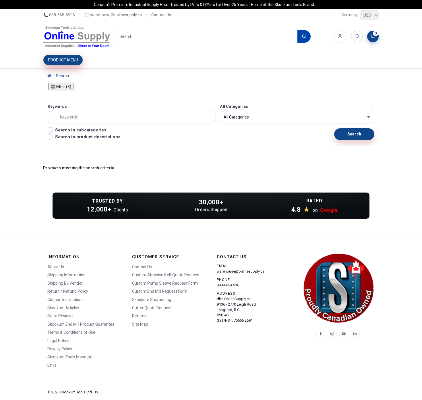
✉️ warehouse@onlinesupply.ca (113, 15)
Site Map (140, 324)
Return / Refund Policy (67, 291)
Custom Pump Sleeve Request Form (165, 283)
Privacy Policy (59, 349)
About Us (55, 267)
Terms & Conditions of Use (71, 332)
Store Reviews (60, 316)
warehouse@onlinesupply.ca (240, 271)
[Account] (340, 36)
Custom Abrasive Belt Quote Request (166, 275)
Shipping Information (66, 275)
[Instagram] (332, 334)
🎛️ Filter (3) (61, 86)
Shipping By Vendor (65, 283)
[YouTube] (343, 334)
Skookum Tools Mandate (69, 357)
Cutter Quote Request (152, 308)
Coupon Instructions (65, 299)
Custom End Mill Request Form (159, 291)
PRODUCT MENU (63, 60)
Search (62, 75)
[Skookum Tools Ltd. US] (77, 36)
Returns (139, 316)
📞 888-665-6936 (59, 15)
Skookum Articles (63, 308)
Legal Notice (58, 340)
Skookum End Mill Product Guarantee (81, 324)
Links (52, 365)
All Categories (234, 106)
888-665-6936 (228, 285)
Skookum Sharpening (151, 299)
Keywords (57, 106)
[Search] (304, 36)
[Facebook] (320, 334)
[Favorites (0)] (357, 36)
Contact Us (161, 15)
